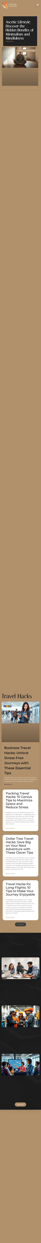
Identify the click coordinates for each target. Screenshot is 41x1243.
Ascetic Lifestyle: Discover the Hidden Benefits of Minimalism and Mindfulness (19, 30)
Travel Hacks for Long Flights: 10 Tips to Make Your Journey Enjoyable (20, 889)
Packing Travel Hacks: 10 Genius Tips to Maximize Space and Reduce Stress (19, 800)
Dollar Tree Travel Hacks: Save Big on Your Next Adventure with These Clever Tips (19, 845)
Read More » (10, 41)
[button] (37, 4)
